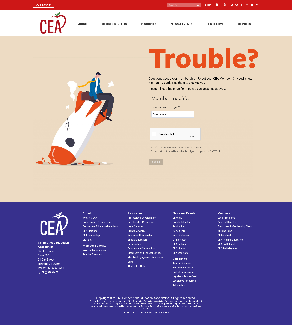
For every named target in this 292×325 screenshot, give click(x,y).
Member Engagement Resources (145, 257)
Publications (179, 226)
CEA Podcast (180, 244)
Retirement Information (140, 235)
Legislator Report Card (185, 276)
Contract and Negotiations (142, 248)
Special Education (137, 239)
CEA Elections (90, 231)
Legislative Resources (184, 280)
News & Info (179, 231)
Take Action (179, 285)
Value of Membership (94, 250)
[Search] (198, 5)
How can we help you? (165, 107)
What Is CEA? (90, 217)
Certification (134, 244)
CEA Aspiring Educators (230, 239)
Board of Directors (227, 222)
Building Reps (225, 231)
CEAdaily (177, 217)
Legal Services (135, 226)
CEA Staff (88, 239)
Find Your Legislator (183, 267)
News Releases (181, 235)
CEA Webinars (180, 253)
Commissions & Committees (98, 222)
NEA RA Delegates (227, 244)
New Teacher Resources (141, 222)
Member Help (137, 266)
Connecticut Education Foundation (101, 226)
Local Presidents (226, 217)
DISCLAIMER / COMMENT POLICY (154, 313)
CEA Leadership (91, 235)
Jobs (130, 261)
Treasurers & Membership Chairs (235, 226)
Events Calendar (181, 222)
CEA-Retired (224, 235)
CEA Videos (179, 248)
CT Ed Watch (179, 239)
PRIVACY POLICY (130, 313)
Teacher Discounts (93, 254)
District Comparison (183, 272)
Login (208, 5)
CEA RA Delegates (227, 248)
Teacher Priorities (182, 263)
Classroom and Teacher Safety (144, 253)
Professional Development (142, 217)
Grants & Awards (137, 231)
